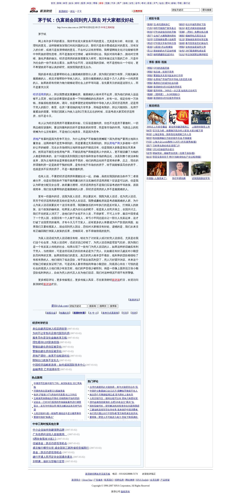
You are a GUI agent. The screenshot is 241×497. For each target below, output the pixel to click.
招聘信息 (119, 480)
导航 (179, 3)
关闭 (134, 313)
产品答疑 (165, 480)
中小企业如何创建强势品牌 (48, 429)
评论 (72, 11)
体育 (65, 3)
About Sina (87, 480)
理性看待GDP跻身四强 (46, 342)
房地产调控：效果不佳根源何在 (51, 355)
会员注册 (154, 480)
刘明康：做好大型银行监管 (48, 461)
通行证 (186, 3)
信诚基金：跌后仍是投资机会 (50, 443)
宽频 (107, 3)
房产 (119, 3)
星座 (149, 3)
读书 (137, 3)
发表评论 (134, 299)
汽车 (113, 3)
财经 (77, 3)
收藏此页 (64, 313)
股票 (83, 3)
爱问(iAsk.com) (60, 305)
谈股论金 (51, 313)
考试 (143, 3)
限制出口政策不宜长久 (46, 360)
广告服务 (98, 480)
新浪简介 (76, 480)
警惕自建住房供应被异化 (47, 346)
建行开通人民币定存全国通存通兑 (52, 456)
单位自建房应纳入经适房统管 (50, 328)
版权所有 (125, 491)
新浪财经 (63, 11)
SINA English (142, 480)
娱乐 (71, 3)
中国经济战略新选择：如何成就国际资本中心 (59, 364)
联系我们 (108, 480)
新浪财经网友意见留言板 (97, 474)
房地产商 (114, 143)
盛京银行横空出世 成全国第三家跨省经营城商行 (61, 447)
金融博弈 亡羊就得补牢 (46, 369)
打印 (125, 313)
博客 (95, 3)
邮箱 (173, 3)
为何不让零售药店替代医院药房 (51, 333)
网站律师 (129, 480)
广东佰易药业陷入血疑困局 (50, 434)
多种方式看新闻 (110, 313)
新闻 (59, 3)
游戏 (125, 3)
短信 (161, 3)
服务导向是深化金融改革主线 (50, 337)
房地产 (37, 139)
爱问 (167, 3)
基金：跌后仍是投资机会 (47, 452)
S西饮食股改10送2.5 (44, 438)
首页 (53, 3)
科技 (89, 3)
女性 (131, 3)
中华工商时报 (107, 27)
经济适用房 (39, 94)
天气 (155, 3)
